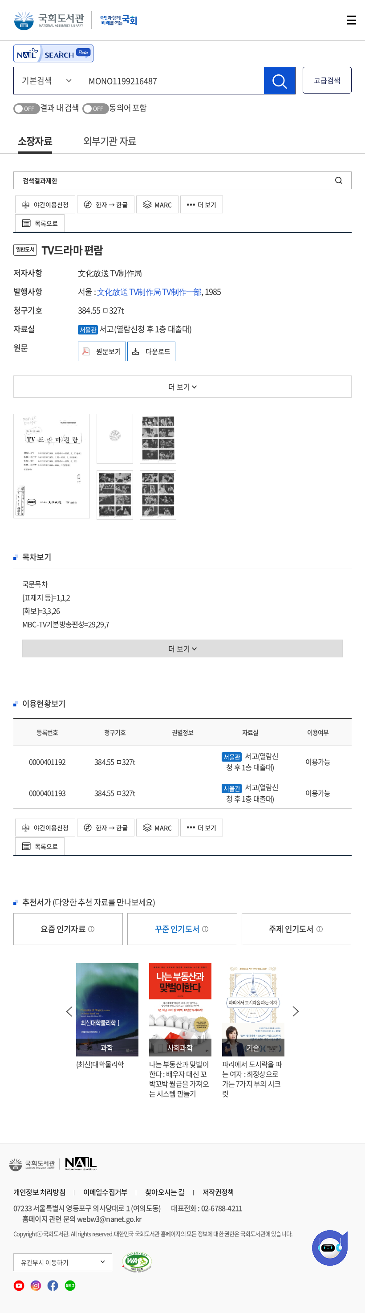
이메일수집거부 (105, 1192)
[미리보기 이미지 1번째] (51, 465)
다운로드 (158, 351)
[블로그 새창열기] (70, 1282)
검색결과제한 (40, 180)
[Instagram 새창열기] (36, 1282)
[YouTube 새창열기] (19, 1282)
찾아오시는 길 (164, 1192)
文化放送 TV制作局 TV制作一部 (149, 291)
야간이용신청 (50, 204)
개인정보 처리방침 (39, 1192)
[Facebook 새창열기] (53, 1282)
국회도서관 (49, 20)
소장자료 (35, 140)
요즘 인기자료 (64, 929)
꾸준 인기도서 (178, 929)
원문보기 (108, 351)
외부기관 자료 (109, 140)
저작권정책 (218, 1192)
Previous (69, 1011)
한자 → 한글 (111, 204)
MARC (163, 204)
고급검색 (327, 80)
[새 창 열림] (137, 1262)
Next (296, 1011)
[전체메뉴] (351, 20)
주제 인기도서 (292, 929)
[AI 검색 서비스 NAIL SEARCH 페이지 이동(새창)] (53, 53)
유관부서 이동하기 (45, 1262)
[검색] (279, 80)
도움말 (91, 929)
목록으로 (45, 223)
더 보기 (207, 204)
